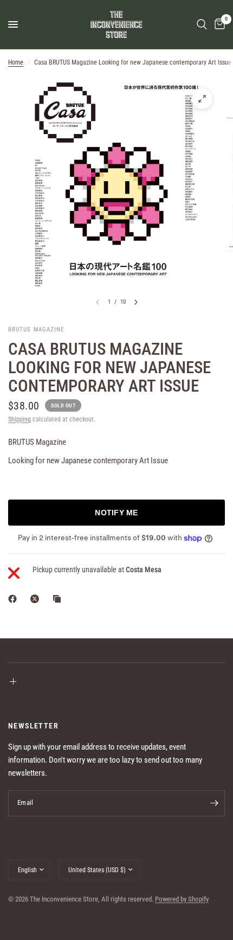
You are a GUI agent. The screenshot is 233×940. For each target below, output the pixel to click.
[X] (36, 598)
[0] (218, 24)
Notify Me (116, 512)
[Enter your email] (214, 803)
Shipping (19, 419)
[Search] (202, 24)
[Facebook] (14, 598)
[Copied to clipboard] (59, 598)
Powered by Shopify (182, 899)
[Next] (136, 302)
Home (15, 62)
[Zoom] (202, 98)
